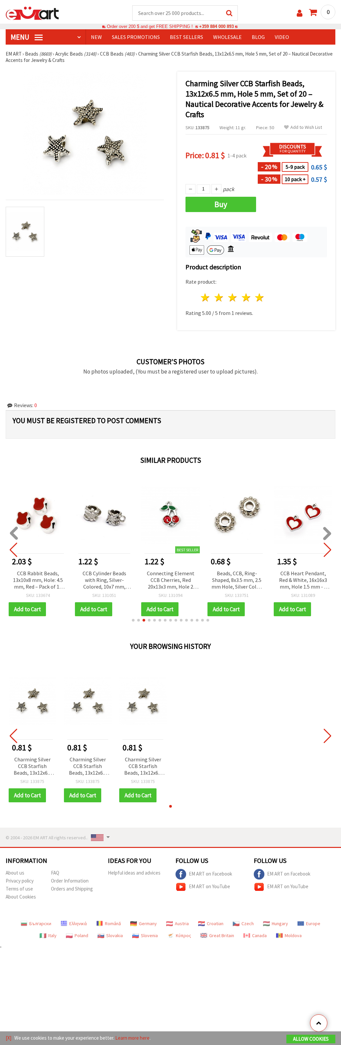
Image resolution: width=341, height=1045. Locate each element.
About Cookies (21, 897)
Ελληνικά (78, 923)
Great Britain (221, 935)
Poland (81, 935)
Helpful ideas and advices (134, 873)
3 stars (232, 297)
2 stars (219, 297)
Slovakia (114, 935)
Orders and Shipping (72, 889)
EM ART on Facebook (210, 874)
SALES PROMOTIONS (136, 37)
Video (282, 37)
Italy (52, 935)
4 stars (246, 297)
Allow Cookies (311, 1039)
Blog (258, 37)
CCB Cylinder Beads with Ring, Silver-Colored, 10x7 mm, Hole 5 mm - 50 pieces (104, 580)
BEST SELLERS (186, 37)
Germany (148, 923)
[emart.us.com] (32, 12)
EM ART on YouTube (209, 886)
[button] (133, 620)
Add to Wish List (306, 127)
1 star (205, 297)
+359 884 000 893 (216, 26)
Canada (259, 935)
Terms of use (19, 889)
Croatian (215, 923)
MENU (21, 37)
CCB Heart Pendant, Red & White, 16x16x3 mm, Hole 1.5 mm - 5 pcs (303, 580)
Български (40, 923)
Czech (247, 923)
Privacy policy (20, 881)
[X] (8, 1038)
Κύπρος (183, 935)
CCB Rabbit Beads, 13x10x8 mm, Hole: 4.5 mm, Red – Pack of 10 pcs (38, 580)
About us (15, 873)
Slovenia (149, 935)
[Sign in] (299, 13)
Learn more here (132, 1038)
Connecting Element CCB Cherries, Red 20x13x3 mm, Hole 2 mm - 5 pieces (170, 580)
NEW (96, 37)
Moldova (293, 935)
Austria (182, 923)
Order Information (70, 881)
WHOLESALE (227, 37)
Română (113, 923)
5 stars (260, 297)
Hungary (280, 923)
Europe (313, 923)
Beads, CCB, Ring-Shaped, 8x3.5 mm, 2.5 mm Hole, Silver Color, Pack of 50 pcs (236, 580)
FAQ (55, 873)
